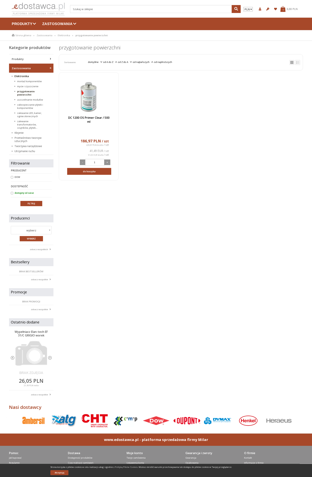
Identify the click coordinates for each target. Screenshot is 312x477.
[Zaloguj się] (259, 9)
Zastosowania (44, 35)
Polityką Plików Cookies (126, 467)
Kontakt (248, 457)
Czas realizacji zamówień (80, 462)
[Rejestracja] (267, 9)
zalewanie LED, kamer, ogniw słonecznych (29, 114)
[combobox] (31, 230)
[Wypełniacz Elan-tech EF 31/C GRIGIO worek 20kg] (31, 358)
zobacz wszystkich (39, 249)
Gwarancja (190, 457)
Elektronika (64, 35)
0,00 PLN (292, 9)
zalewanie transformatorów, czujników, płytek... (27, 124)
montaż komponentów (29, 81)
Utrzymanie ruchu (24, 151)
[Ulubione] (275, 9)
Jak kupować (15, 457)
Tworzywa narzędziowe (28, 146)
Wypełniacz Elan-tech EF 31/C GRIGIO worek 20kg (31, 335)
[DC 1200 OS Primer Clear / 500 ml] (88, 96)
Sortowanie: (70, 62)
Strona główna (23, 35)
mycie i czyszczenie (27, 86)
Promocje (19, 292)
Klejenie (19, 132)
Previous (12, 358)
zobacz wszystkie (39, 279)
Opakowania (191, 462)
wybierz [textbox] (31, 230)
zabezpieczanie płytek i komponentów (30, 106)
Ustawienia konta (135, 462)
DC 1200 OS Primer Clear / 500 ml (88, 120)
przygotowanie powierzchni (26, 93)
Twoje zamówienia (136, 457)
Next (50, 358)
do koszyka (89, 171)
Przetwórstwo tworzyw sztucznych (28, 139)
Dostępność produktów (80, 457)
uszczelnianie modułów (30, 99)
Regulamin (14, 462)
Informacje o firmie (254, 462)
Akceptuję (59, 472)
